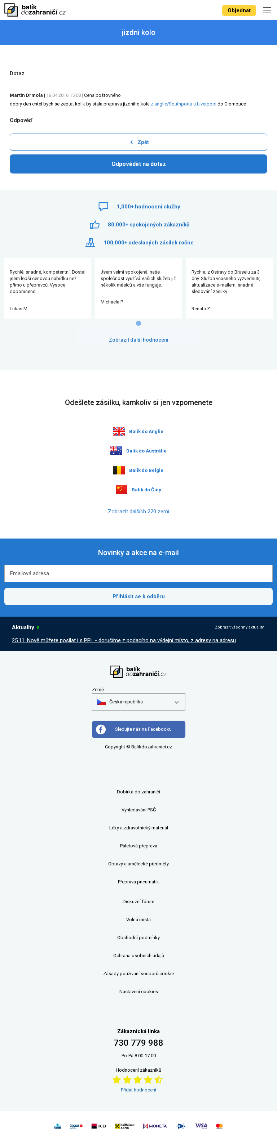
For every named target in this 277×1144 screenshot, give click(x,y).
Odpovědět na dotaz (138, 164)
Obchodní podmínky (138, 937)
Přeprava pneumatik (138, 881)
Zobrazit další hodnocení (138, 340)
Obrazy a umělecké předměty (138, 863)
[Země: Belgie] (119, 470)
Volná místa (138, 919)
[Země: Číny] (121, 489)
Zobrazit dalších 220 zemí (138, 511)
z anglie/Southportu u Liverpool (183, 104)
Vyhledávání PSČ (139, 809)
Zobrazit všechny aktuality (239, 627)
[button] (120, 702)
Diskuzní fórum (138, 901)
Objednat (239, 10)
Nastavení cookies (138, 991)
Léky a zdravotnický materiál (138, 827)
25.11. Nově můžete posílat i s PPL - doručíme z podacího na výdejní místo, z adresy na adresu (124, 640)
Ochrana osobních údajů (138, 955)
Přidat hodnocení (138, 1090)
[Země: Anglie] (119, 431)
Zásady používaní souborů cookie (138, 973)
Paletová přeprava (138, 845)
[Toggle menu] (268, 10)
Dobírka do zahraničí (138, 791)
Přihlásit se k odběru (139, 596)
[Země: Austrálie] (116, 450)
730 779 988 (138, 1043)
